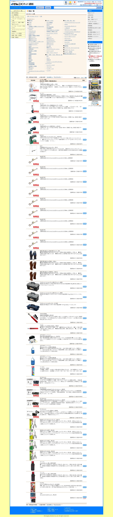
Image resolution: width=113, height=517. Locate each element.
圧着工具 (49, 59)
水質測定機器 (32, 64)
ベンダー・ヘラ (50, 68)
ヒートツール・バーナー (52, 33)
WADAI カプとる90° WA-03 (47, 440)
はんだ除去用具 (50, 27)
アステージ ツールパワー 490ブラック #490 (51, 282)
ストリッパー (68, 38)
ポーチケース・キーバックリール (71, 47)
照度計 (30, 56)
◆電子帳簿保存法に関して (94, 46)
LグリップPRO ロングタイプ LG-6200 (49, 484)
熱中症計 (31, 60)
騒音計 (30, 58)
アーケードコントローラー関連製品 (18, 30)
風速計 (30, 61)
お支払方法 (90, 15)
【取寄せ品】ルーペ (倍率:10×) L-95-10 (50, 126)
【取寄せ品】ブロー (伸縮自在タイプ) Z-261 (51, 105)
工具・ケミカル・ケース (18, 17)
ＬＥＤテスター (32, 32)
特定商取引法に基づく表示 (94, 27)
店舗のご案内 (51, 511)
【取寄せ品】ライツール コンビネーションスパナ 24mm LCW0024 (56, 241)
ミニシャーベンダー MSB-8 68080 (49, 410)
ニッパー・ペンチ (51, 65)
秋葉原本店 (95, 79)
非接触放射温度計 (33, 53)
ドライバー (49, 37)
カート (74, 3)
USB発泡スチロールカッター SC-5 (49, 147)
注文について (91, 13)
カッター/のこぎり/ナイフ (70, 26)
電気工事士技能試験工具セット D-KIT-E (50, 336)
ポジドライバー (50, 44)
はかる (29, 24)
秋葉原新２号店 (95, 90)
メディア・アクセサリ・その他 (18, 19)
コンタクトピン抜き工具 (70, 43)
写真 (86, 77)
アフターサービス (92, 21)
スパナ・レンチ (50, 50)
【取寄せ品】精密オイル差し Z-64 (48, 84)
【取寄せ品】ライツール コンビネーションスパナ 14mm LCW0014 (56, 189)
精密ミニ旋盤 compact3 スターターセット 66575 (52, 378)
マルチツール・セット (69, 49)
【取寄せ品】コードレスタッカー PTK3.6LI (51, 136)
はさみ (66, 24)
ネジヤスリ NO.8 (44, 368)
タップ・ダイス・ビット (70, 36)
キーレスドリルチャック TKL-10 (48, 494)
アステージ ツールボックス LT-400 (49, 303)
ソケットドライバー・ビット (53, 49)
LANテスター (32, 34)
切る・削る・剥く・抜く (69, 20)
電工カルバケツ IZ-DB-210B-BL (48, 347)
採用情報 (90, 25)
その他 (29, 22)
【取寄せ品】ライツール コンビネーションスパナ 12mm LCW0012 (56, 178)
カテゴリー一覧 (18, 11)
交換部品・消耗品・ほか (52, 31)
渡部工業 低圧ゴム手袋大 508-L (48, 261)
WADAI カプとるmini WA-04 (47, 451)
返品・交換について (93, 19)
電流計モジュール (33, 40)
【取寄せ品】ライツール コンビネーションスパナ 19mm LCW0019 (56, 210)
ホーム (32, 508)
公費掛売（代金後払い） (94, 23)
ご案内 (66, 3)
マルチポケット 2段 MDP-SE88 (48, 473)
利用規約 (90, 30)
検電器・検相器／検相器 (34, 35)
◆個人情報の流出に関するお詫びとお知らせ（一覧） (94, 53)
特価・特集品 (15, 37)
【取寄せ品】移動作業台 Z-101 (48, 94)
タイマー (31, 69)
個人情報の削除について (94, 32)
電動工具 (30, 20)
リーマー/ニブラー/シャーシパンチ (72, 22)
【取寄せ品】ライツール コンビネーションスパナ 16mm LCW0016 (56, 199)
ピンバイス (67, 42)
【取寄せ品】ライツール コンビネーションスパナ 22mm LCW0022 (56, 231)
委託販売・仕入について (94, 34)
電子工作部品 (15, 13)
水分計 (30, 46)
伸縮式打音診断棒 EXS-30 (46, 315)
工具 (41, 16)
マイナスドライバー (51, 41)
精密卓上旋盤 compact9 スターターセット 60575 (52, 400)
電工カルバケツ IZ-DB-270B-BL (48, 357)
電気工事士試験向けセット (70, 53)
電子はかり (31, 67)
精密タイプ (49, 47)
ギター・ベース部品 (17, 33)
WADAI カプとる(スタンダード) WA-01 (50, 419)
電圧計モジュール (33, 38)
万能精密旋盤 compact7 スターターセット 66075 (52, 389)
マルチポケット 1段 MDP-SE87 (48, 463)
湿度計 (30, 55)
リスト (82, 77)
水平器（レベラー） (33, 44)
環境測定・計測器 (33, 50)
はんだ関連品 (50, 22)
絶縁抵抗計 (31, 49)
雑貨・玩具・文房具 (17, 35)
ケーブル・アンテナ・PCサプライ (18, 26)
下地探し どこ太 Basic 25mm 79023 (49, 325)
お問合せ (70, 3)
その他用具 (49, 28)
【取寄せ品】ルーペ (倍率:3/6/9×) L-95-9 (50, 115)
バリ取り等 (67, 28)
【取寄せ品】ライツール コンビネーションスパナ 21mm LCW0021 (56, 220)
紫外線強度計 (32, 62)
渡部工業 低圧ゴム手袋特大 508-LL (49, 271)
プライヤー (49, 66)
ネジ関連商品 (15, 15)
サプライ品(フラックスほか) (53, 30)
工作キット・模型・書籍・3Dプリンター (18, 23)
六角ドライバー (50, 43)
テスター (31, 29)
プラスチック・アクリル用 (70, 34)
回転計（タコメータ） (34, 47)
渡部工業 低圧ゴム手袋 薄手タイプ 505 (50, 250)
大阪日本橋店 (95, 101)
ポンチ (48, 58)
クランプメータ (32, 31)
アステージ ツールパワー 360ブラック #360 (51, 292)
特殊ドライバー (50, 38)
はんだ (48, 25)
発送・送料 (90, 17)
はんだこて (49, 24)
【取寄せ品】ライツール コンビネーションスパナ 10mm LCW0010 (56, 168)
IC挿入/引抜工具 (68, 40)
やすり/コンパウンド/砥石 (70, 29)
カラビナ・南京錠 (68, 51)
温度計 (30, 52)
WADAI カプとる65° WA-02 (47, 430)
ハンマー (49, 70)
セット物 (49, 46)
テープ (48, 35)
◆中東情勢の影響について (94, 44)
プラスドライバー (51, 40)
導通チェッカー (32, 37)
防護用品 (66, 45)
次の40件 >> (50, 77)
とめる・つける (49, 20)
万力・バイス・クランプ (52, 52)
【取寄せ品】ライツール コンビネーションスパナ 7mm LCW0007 (56, 158)
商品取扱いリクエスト (93, 36)
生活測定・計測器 (33, 66)
